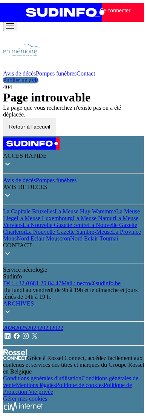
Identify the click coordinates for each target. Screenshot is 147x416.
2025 (21, 328)
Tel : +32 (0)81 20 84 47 (32, 283)
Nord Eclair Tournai (94, 238)
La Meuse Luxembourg (45, 218)
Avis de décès (19, 73)
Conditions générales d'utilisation (42, 378)
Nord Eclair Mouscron (43, 238)
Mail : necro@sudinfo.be (91, 283)
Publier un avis (20, 80)
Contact (86, 73)
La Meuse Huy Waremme (85, 211)
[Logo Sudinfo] (62, 12)
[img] (22, 67)
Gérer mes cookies (25, 398)
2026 (9, 328)
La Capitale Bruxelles (29, 211)
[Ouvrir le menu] (10, 26)
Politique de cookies (80, 385)
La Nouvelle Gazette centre (55, 225)
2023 (45, 328)
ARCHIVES (18, 303)
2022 (57, 328)
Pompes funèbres (56, 73)
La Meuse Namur (94, 218)
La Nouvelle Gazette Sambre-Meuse (68, 231)
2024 (33, 328)
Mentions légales (36, 385)
